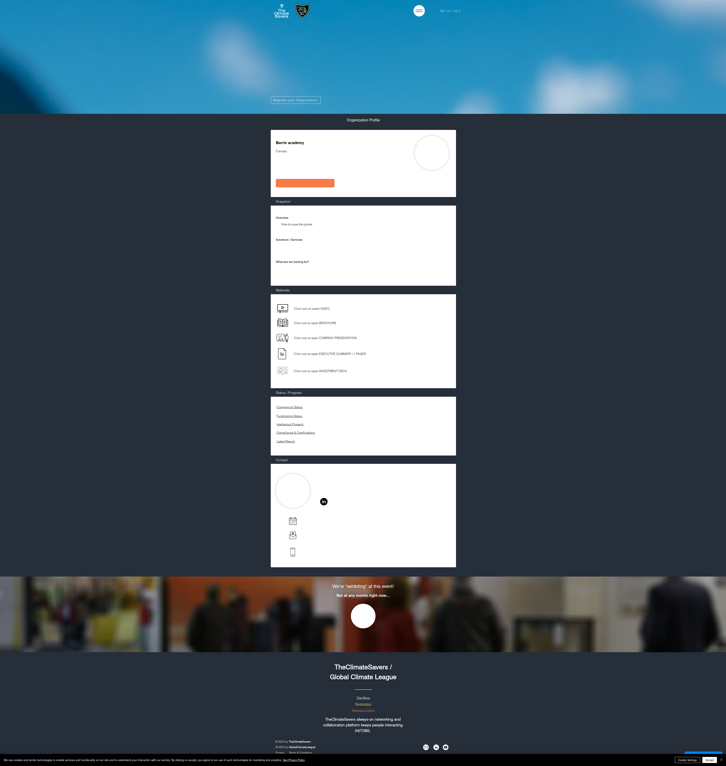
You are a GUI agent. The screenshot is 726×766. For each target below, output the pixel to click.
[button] (305, 183)
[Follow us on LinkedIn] (436, 747)
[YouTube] (445, 747)
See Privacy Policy (294, 760)
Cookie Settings (687, 760)
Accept (710, 760)
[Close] (721, 760)
